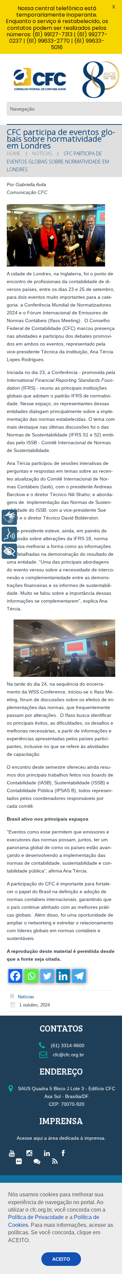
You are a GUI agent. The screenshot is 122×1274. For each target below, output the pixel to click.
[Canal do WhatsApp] (39, 1161)
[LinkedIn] (48, 1153)
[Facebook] (14, 976)
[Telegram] (78, 976)
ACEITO (61, 1259)
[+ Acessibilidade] (9, 551)
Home (14, 153)
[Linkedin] (62, 976)
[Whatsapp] (30, 976)
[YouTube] (13, 1153)
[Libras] (9, 517)
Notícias (42, 153)
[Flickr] (20, 1161)
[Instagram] (31, 1153)
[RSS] (56, 1161)
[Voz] (9, 534)
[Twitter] (46, 976)
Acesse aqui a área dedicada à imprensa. (61, 1138)
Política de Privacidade (36, 1217)
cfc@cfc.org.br (68, 1054)
